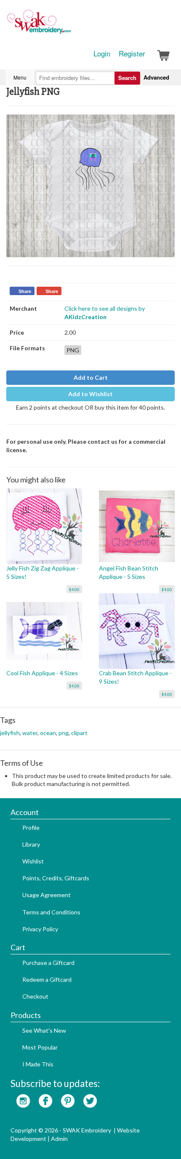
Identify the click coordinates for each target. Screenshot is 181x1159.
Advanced (156, 77)
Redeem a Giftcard (47, 979)
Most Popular (40, 1047)
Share (25, 291)
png (64, 732)
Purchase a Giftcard (48, 962)
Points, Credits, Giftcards (55, 878)
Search (127, 78)
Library (31, 844)
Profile (31, 827)
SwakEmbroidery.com (69, 25)
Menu (20, 77)
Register (132, 53)
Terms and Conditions (51, 912)
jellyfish (10, 732)
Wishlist (33, 861)
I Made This (37, 1064)
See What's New (44, 1030)
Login (101, 53)
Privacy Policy (40, 929)
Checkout (35, 996)
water (29, 732)
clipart (79, 732)
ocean (48, 732)
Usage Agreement (46, 894)
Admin (59, 1138)
